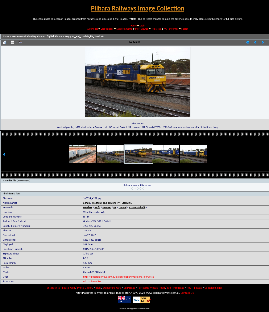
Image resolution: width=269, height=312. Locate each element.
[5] (143, 188)
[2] (135, 188)
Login (142, 26)
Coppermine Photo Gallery (139, 309)
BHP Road (129, 288)
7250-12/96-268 (137, 207)
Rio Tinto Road (175, 288)
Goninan (107, 207)
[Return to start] (247, 42)
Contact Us (187, 293)
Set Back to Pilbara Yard (61, 288)
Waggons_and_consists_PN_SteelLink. (84, 36)
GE (114, 207)
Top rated (156, 29)
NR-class (87, 207)
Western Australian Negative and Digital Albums (37, 36)
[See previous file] (255, 42)
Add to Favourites (92, 281)
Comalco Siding (213, 288)
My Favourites (171, 29)
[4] (140, 188)
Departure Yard (112, 288)
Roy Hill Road (194, 288)
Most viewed (141, 29)
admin (86, 203)
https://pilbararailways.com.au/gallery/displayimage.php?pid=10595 (118, 277)
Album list (92, 29)
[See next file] (263, 42)
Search (184, 29)
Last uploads (107, 29)
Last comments (124, 29)
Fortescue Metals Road (151, 288)
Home (134, 26)
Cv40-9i (123, 207)
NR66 (97, 207)
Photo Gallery (85, 288)
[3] (137, 188)
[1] (132, 188)
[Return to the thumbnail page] (4, 42)
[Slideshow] (20, 42)
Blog (98, 288)
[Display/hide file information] (12, 42)
